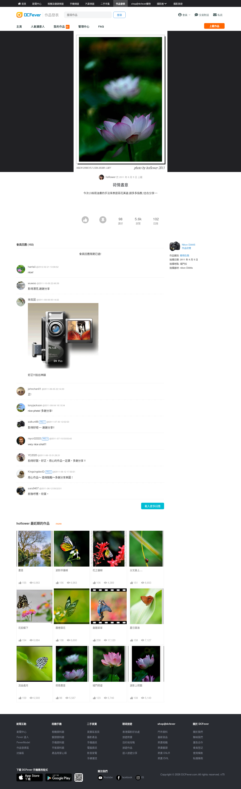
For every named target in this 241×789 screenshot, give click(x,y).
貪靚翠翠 (98, 627)
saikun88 (33, 421)
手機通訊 (92, 742)
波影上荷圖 (136, 685)
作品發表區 (23, 747)
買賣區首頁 (93, 731)
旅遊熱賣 (127, 737)
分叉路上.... (136, 570)
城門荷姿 (98, 685)
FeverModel (23, 742)
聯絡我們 (198, 737)
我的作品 (61, 26)
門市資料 (163, 731)
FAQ (101, 26)
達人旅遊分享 (129, 753)
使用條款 (198, 753)
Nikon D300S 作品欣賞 (188, 246)
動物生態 (184, 255)
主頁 (19, 26)
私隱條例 (198, 758)
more (59, 523)
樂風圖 (32, 299)
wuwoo (32, 283)
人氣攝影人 (38, 26)
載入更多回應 (153, 506)
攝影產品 (92, 737)
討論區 (20, 753)
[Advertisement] (120, 206)
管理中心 (84, 26)
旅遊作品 (127, 747)
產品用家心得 (59, 753)
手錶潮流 (92, 758)
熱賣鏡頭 (163, 747)
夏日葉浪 (135, 627)
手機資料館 (58, 742)
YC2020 (32, 455)
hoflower (110, 177)
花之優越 (98, 570)
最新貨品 (163, 737)
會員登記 (198, 747)
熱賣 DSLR (164, 753)
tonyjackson (35, 405)
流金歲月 (23, 685)
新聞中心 (21, 731)
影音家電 (92, 753)
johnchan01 (34, 389)
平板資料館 (58, 747)
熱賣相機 (163, 742)
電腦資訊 (92, 747)
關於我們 (198, 731)
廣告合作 (198, 742)
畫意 (20, 570)
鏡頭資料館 (58, 737)
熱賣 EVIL (163, 758)
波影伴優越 (62, 570)
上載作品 (214, 26)
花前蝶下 (23, 627)
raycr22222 (34, 438)
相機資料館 (58, 731)
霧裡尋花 (60, 627)
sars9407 (33, 488)
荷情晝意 (60, 685)
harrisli (31, 266)
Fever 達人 (23, 737)
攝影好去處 (131, 731)
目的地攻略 (128, 742)
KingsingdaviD (36, 471)
